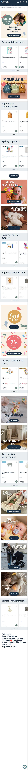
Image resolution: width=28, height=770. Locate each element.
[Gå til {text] (14, 24)
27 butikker (5, 131)
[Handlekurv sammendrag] (23, 2)
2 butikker (4, 482)
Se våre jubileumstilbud (14, 353)
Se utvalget (14, 420)
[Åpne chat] (25, 767)
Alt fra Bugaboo (14, 567)
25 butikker (5, 166)
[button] (16, 47)
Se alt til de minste (14, 228)
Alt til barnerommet (14, 447)
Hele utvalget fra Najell (14, 511)
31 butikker (5, 67)
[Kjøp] (16, 67)
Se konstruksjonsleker (14, 201)
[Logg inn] (18, 2)
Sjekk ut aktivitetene (14, 35)
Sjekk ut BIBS (14, 538)
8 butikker (22, 482)
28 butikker (22, 131)
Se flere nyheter (14, 175)
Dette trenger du (14, 96)
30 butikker (5, 388)
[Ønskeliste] (20, 2)
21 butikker (22, 166)
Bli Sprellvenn (14, 327)
